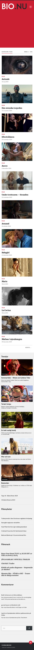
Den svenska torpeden (12, 108)
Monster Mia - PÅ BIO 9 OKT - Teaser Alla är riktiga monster (15, 574)
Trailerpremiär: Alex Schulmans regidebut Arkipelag (16, 518)
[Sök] (29, 628)
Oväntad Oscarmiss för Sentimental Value (13, 531)
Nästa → (28, 347)
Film (3, 76)
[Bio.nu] (17, 6)
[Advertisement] (17, 30)
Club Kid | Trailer (7, 563)
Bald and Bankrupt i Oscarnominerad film (13, 535)
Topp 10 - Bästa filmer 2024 (9, 495)
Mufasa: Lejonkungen (12, 339)
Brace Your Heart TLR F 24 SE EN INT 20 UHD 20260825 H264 (16, 554)
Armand (5, 223)
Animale (6, 79)
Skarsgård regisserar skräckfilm (10, 522)
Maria (4, 281)
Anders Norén (11, 647)
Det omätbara (18, 595)
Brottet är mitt (16, 605)
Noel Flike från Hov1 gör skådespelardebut (14, 527)
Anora (4, 166)
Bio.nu (9, 645)
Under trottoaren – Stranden (15, 195)
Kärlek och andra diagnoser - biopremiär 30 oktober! (17, 568)
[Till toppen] (30, 642)
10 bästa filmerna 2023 (8, 500)
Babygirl (5, 252)
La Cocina (6, 310)
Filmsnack (5, 544)
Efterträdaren (8, 137)
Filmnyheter (6, 509)
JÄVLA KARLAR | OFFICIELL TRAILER (15, 559)
